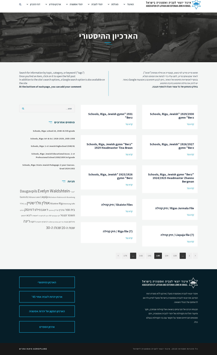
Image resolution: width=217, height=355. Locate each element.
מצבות (66, 222)
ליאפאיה (35, 215)
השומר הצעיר (67, 215)
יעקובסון (55, 216)
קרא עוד (129, 124)
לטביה (41, 216)
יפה (50, 215)
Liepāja (44, 197)
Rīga (61, 203)
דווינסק (29, 209)
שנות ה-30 (53, 227)
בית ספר (70, 210)
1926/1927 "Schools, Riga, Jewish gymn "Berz (172, 146)
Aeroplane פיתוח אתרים (33, 348)
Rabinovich (61, 197)
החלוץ (22, 210)
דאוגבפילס (41, 209)
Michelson (53, 197)
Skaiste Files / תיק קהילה (117, 205)
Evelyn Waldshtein (54, 191)
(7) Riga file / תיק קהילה (118, 231)
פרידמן (61, 222)
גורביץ (62, 210)
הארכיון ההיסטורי (47, 282)
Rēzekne (54, 203)
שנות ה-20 (68, 227)
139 (166, 255)
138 (175, 255)
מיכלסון (72, 221)
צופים (56, 222)
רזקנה (33, 221)
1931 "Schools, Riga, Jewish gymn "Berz (110, 115)
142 (141, 255)
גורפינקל (51, 210)
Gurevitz (24, 197)
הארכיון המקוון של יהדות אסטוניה (47, 311)
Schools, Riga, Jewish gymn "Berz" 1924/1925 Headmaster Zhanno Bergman (171, 177)
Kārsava (32, 197)
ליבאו (29, 215)
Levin (38, 197)
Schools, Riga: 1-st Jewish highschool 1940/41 (53, 146)
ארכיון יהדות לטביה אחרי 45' (47, 297)
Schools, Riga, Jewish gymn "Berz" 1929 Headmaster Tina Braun (110, 146)
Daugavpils (28, 191)
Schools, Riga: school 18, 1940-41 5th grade (54, 131)
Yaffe (73, 204)
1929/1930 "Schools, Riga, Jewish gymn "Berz (172, 115)
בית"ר (22, 203)
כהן (47, 216)
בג (25, 203)
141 (149, 255)
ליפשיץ (23, 215)
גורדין (56, 210)
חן (59, 215)
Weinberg (67, 204)
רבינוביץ (45, 221)
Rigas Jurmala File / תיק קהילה (174, 208)
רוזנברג (38, 222)
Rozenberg (71, 197)
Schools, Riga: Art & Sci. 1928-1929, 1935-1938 (52, 138)
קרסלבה (51, 222)
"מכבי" (72, 192)
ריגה (26, 221)
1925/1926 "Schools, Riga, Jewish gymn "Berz (110, 176)
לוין (44, 215)
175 (125, 255)
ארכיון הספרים (47, 327)
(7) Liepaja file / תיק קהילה (177, 235)
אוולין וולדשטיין (38, 203)
